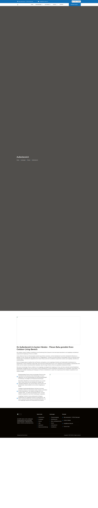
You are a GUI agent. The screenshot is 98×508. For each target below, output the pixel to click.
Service (54, 4)
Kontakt (61, 4)
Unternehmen (38, 4)
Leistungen (47, 4)
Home (32, 4)
